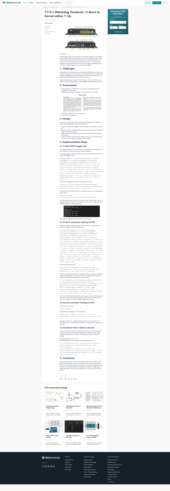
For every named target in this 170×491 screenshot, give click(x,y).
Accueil (25, 2)
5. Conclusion (47, 33)
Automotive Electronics (113, 460)
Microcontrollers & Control (89, 469)
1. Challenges (47, 26)
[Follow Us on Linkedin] (51, 466)
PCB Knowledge (68, 464)
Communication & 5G (112, 474)
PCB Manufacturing (69, 460)
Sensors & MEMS (87, 467)
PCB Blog (31, 2)
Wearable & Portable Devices (114, 472)
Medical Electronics (112, 462)
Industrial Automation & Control (115, 464)
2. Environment (47, 28)
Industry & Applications (55, 2)
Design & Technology (41, 2)
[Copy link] (75, 379)
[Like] (62, 376)
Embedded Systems (88, 460)
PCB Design (67, 462)
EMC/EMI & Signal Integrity (89, 474)
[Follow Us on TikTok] (54, 466)
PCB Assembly (68, 467)
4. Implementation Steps (49, 31)
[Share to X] (69, 379)
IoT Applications (111, 469)
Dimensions (112, 19)
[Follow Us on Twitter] (46, 466)
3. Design (46, 29)
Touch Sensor (111, 481)
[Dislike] (66, 376)
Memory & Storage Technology (90, 472)
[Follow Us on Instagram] (48, 466)
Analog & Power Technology (90, 462)
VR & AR (109, 479)
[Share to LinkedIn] (72, 379)
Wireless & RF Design (88, 464)
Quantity (120, 25)
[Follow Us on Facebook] (43, 466)
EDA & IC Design (87, 476)
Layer (111, 25)
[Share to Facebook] (65, 379)
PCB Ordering (68, 469)
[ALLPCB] (12, 2)
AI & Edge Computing (112, 476)
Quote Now (118, 31)
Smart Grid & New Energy (113, 467)
